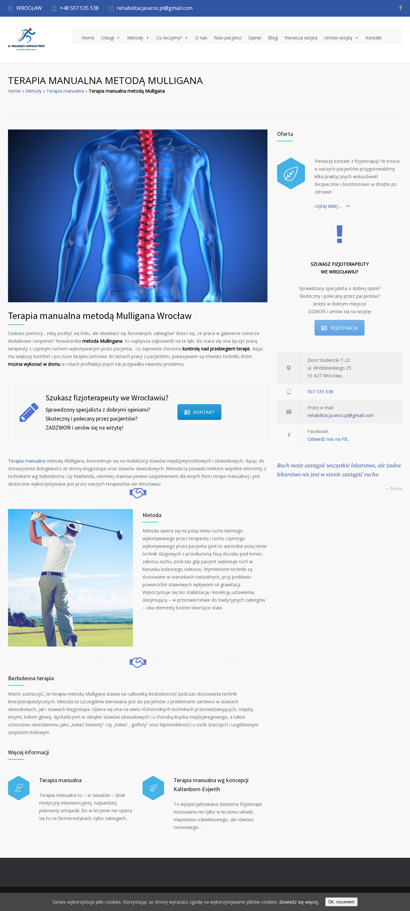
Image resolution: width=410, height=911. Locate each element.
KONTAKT (204, 412)
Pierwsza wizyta (300, 38)
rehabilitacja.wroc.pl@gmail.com (155, 8)
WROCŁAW (29, 8)
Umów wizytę (338, 38)
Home (88, 38)
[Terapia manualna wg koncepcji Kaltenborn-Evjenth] (153, 788)
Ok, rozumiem (341, 901)
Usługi (107, 38)
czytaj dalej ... (328, 206)
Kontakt (373, 38)
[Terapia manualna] (18, 788)
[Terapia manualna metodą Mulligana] (137, 216)
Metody (135, 38)
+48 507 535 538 (79, 8)
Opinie (254, 38)
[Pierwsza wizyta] (291, 173)
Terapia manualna (65, 91)
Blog (273, 38)
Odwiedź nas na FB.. (328, 439)
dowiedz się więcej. (299, 902)
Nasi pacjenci (228, 38)
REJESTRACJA (344, 328)
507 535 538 (320, 392)
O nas (201, 38)
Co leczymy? (169, 38)
